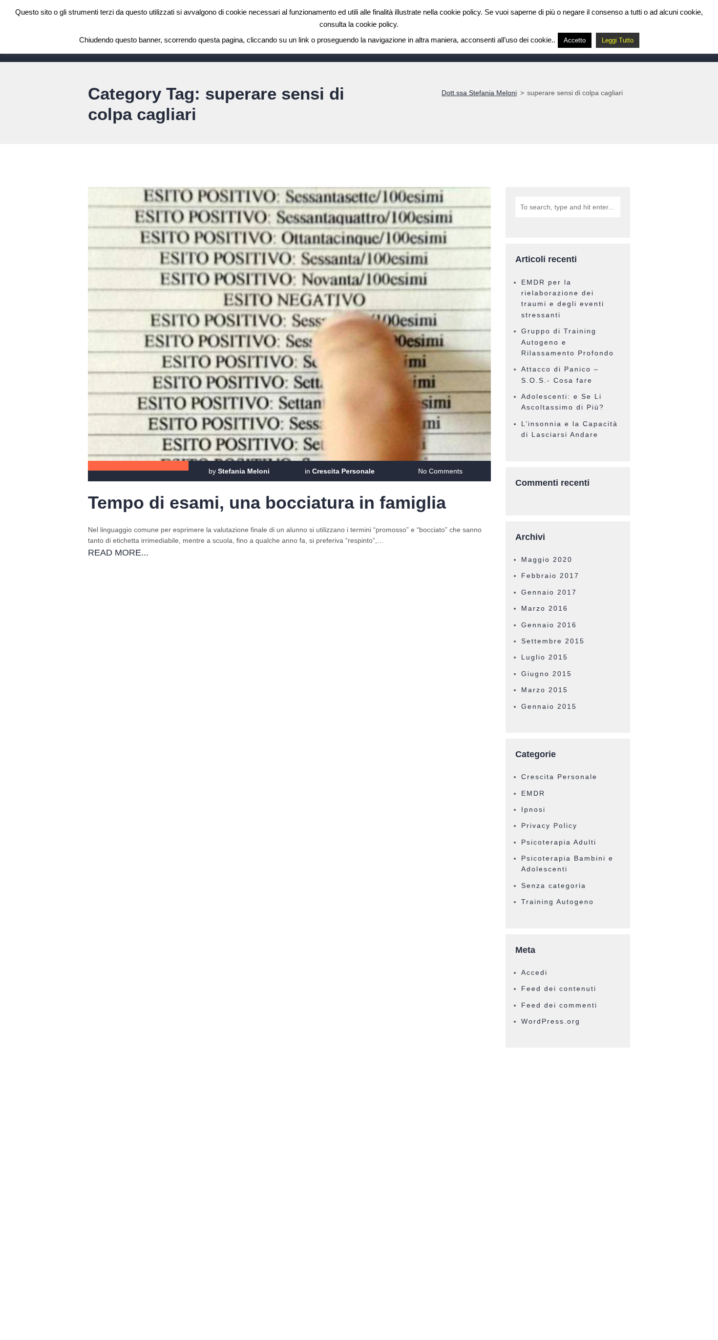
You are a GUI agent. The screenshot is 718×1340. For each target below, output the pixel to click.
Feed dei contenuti (558, 988)
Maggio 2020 (546, 559)
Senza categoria (553, 885)
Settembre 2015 (553, 641)
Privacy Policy (549, 825)
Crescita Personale (343, 471)
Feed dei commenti (559, 1005)
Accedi (534, 972)
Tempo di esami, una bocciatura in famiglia (267, 503)
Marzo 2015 (544, 690)
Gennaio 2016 (549, 625)
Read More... (118, 552)
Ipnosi (533, 809)
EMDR (533, 793)
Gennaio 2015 (549, 706)
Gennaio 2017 (549, 592)
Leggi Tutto (618, 40)
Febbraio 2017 (550, 575)
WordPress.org (550, 1021)
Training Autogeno (557, 902)
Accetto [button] (575, 40)
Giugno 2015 (546, 674)
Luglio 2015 (544, 657)
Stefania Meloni (244, 471)
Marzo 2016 (544, 608)
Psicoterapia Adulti (558, 842)
